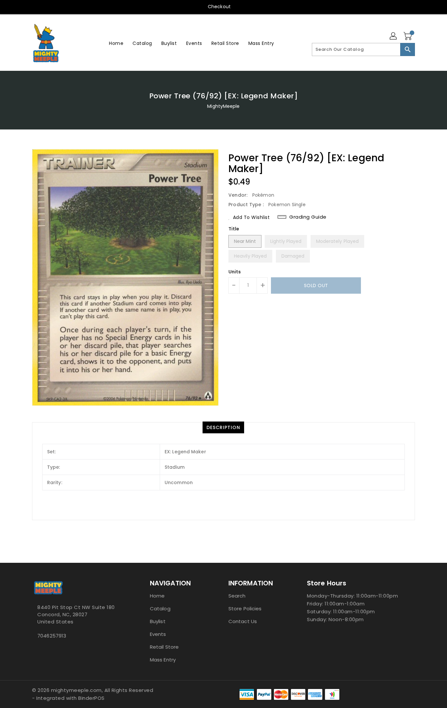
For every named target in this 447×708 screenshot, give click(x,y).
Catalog (160, 608)
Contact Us (242, 621)
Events (158, 634)
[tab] (223, 427)
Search (237, 595)
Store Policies (244, 608)
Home (157, 595)
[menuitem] (116, 43)
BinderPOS (91, 698)
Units (234, 271)
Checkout (219, 6)
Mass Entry (163, 659)
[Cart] (408, 36)
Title (234, 229)
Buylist (158, 621)
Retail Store (164, 646)
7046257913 (51, 635)
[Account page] (393, 36)
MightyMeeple (223, 106)
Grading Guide (308, 217)
